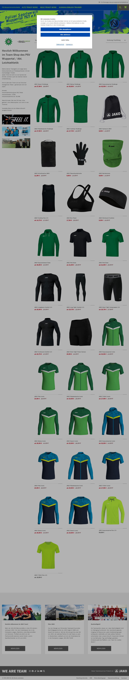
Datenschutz (60, 44)
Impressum (69, 44)
